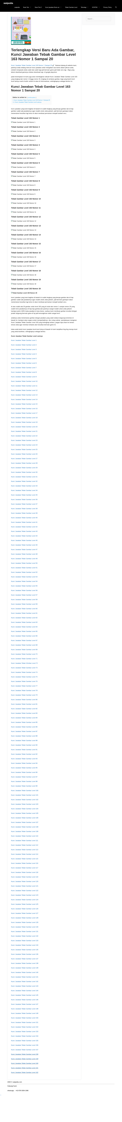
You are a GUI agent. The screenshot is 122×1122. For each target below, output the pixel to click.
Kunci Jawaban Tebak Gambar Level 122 (24, 890)
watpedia (8, 3)
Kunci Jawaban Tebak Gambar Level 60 (24, 609)
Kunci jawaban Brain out (52, 7)
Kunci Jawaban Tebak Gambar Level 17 (24, 413)
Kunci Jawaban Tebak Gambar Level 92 (24, 754)
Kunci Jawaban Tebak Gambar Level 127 (24, 913)
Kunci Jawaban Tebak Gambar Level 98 (24, 781)
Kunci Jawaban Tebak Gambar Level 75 (24, 677)
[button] (1, 1095)
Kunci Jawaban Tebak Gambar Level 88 (24, 736)
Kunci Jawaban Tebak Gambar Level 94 (24, 763)
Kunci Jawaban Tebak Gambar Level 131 (24, 931)
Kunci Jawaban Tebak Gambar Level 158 (24, 1054)
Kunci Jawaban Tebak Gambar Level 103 (24, 804)
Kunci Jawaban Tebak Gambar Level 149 (24, 1013)
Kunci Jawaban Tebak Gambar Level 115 (24, 859)
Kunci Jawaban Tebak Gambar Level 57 (24, 595)
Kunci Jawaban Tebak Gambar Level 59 (24, 604)
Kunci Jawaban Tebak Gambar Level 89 (24, 740)
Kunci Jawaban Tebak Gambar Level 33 (24, 486)
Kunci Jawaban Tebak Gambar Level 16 (24, 408)
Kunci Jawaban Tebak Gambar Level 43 (24, 531)
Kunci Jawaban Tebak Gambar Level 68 (24, 645)
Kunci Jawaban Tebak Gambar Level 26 (24, 454)
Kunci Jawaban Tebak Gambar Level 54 (24, 581)
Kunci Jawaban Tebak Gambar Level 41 (24, 522)
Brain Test (26, 7)
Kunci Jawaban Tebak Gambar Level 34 (24, 490)
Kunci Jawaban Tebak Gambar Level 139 (24, 968)
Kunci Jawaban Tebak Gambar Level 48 (24, 554)
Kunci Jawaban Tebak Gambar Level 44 (24, 536)
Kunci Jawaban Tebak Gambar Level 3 (24, 349)
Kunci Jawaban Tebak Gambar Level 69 (24, 649)
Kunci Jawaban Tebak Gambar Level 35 (24, 495)
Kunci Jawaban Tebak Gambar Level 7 (24, 368)
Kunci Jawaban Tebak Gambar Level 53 (24, 577)
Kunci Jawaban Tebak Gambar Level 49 (24, 558)
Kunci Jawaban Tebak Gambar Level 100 (24, 790)
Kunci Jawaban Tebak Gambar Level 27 (24, 458)
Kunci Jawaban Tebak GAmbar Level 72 (24, 663)
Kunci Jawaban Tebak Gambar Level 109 (24, 831)
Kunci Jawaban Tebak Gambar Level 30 (24, 472)
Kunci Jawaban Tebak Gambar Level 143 (24, 986)
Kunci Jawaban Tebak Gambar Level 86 (24, 727)
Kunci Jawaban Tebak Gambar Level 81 (24, 704)
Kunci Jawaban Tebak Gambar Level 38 (24, 508)
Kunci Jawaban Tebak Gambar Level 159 (24, 1059)
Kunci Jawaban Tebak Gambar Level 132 (24, 936)
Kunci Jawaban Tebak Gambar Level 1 (24, 340)
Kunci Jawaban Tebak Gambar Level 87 (24, 731)
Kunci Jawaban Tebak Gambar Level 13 (24, 395)
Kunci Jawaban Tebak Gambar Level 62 (24, 618)
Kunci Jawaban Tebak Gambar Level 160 (24, 1063)
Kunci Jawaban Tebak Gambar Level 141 (24, 977)
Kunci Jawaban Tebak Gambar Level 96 (24, 772)
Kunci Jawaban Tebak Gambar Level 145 (24, 995)
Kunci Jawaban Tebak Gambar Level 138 (24, 963)
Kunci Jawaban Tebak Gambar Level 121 (24, 886)
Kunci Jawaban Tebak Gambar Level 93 (24, 759)
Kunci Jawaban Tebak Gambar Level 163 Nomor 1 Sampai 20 (31, 65)
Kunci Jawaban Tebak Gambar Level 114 (24, 854)
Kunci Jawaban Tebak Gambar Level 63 (24, 622)
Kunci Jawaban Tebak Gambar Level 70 (24, 654)
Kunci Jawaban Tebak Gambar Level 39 (24, 513)
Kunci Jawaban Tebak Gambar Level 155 (24, 1040)
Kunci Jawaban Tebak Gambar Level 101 (24, 795)
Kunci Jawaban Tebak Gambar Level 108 (24, 827)
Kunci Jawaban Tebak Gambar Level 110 (24, 836)
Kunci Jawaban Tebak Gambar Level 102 (24, 799)
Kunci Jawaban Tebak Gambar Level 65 (24, 631)
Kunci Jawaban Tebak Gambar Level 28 (24, 463)
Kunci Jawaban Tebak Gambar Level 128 (24, 918)
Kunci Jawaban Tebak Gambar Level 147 (24, 1004)
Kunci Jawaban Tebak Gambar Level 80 (24, 699)
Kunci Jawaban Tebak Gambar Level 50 (24, 563)
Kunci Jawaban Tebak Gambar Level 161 (24, 1068)
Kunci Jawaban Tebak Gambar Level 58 (24, 599)
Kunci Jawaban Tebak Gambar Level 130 (24, 927)
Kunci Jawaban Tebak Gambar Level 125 (24, 904)
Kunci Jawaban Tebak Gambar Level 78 (24, 690)
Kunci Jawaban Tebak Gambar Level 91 (24, 749)
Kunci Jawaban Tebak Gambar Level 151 (24, 1022)
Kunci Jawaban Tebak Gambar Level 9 (24, 377)
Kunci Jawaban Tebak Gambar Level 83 (24, 713)
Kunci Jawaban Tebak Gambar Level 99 (24, 786)
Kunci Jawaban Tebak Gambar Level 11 (24, 386)
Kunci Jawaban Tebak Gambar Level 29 (24, 468)
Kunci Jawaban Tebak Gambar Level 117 (24, 868)
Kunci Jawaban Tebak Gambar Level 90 (24, 745)
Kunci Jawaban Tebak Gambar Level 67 (24, 640)
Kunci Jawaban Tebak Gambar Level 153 (24, 1031)
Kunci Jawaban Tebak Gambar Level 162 (24, 1072)
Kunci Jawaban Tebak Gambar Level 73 (24, 668)
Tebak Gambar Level (71, 7)
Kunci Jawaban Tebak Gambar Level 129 (24, 922)
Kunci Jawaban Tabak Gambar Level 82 (24, 709)
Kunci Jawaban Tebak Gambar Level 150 (24, 1018)
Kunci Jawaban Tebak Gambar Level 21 (24, 431)
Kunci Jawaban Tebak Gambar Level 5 (24, 358)
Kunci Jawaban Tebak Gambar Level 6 (24, 363)
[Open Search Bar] (116, 7)
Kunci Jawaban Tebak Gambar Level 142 (24, 981)
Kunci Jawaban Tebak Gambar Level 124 (24, 900)
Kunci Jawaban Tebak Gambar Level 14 (24, 399)
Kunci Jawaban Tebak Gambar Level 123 (24, 895)
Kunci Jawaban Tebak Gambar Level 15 (24, 404)
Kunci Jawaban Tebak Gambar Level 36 (24, 499)
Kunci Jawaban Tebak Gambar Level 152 (24, 1027)
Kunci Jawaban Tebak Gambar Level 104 (24, 809)
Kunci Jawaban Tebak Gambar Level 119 (24, 877)
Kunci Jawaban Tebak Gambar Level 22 (24, 436)
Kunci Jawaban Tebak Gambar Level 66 (24, 636)
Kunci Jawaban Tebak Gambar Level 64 (24, 627)
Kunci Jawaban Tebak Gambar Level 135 (24, 950)
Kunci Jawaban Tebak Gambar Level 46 (24, 545)
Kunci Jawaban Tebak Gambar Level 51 (24, 568)
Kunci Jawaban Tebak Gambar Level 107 (24, 822)
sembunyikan (31, 97)
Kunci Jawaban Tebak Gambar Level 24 (24, 445)
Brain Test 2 (38, 7)
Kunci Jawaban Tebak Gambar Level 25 (24, 449)
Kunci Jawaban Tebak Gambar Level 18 (24, 418)
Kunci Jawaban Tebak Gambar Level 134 (24, 945)
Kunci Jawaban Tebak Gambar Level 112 (24, 845)
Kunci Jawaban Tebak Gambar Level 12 (24, 390)
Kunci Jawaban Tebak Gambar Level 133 (24, 940)
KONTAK (95, 7)
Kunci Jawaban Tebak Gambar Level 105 (24, 813)
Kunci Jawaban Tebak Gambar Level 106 (24, 818)
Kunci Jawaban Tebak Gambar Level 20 (24, 427)
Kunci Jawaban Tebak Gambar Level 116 (24, 863)
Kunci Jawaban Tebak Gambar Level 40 (24, 518)
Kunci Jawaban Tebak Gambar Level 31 (24, 477)
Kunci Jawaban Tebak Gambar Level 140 (24, 972)
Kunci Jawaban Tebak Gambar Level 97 (24, 777)
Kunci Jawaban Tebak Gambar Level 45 (24, 540)
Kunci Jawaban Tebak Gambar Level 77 (24, 686)
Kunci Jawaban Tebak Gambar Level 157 (24, 1050)
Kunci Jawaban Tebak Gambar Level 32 (24, 481)
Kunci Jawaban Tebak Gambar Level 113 (24, 850)
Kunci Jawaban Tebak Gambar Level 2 (24, 345)
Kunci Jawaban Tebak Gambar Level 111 (24, 840)
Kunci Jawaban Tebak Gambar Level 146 (24, 1000)
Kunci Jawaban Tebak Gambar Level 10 (24, 381)
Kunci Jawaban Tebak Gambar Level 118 (24, 872)
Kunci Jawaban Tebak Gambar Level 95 (24, 768)
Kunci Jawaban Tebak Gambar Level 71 (24, 659)
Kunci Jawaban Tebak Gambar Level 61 (24, 613)
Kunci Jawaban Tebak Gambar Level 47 (24, 549)
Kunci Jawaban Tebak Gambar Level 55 (24, 586)
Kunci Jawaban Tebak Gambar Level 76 (24, 681)
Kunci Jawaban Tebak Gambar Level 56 (24, 590)
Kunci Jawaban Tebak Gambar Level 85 (24, 722)
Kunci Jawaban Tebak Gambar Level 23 (24, 440)
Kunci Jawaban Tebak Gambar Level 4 (24, 354)
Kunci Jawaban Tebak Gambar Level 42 (24, 527)
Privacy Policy (107, 7)
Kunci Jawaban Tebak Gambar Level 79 (24, 695)
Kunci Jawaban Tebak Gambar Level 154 (24, 1036)
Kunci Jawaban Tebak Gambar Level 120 (24, 881)
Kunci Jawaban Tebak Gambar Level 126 (24, 909)
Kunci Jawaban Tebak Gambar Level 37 (24, 504)
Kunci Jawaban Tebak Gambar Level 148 (24, 1009)
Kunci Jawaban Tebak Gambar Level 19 (24, 422)
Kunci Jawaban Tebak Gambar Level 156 (24, 1045)
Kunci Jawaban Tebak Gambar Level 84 (24, 718)
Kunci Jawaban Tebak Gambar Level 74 (24, 672)
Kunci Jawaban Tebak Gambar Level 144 (24, 990)
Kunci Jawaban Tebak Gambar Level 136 (24, 954)
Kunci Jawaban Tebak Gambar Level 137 (24, 959)
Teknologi (83, 7)
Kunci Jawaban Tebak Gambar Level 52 (24, 572)
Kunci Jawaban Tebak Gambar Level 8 (24, 372)
